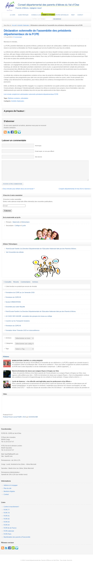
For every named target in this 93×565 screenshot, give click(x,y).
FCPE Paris (7, 534)
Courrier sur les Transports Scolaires (18, 321)
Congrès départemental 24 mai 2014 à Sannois (74, 189)
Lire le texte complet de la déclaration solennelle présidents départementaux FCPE (31, 94)
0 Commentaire (17, 37)
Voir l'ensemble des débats (15, 252)
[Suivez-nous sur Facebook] (12, 132)
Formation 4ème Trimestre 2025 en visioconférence (22, 330)
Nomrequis (38, 145)
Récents (16, 282)
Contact (80, 15)
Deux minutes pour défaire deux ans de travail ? (19, 189)
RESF (73, 15)
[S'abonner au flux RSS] (5, 132)
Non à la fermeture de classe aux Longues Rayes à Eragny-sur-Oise (35, 371)
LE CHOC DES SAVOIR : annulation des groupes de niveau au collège (29, 316)
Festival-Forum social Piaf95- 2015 (14, 417)
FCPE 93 (7, 522)
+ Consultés (7, 282)
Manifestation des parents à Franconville (17, 537)
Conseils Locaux (37, 15)
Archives (35, 282)
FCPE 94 (7, 525)
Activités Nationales (23, 25)
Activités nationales (61, 15)
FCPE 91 (7, 516)
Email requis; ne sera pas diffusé (44, 151)
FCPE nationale (9, 531)
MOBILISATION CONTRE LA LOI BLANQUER (27, 360)
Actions (48, 15)
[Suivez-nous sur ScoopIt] (15, 132)
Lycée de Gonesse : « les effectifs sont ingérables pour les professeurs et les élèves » (42, 381)
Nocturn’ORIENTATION (13, 302)
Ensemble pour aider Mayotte (15, 307)
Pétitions (6, 357)
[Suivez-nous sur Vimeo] (19, 132)
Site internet (38, 157)
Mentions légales (9, 491)
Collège (17, 225)
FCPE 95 (46, 6)
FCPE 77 (7, 510)
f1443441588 (33, 417)
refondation (24, 98)
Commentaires (25, 282)
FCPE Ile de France (10, 528)
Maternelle (16, 222)
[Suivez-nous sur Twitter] (8, 132)
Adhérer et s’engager (11, 485)
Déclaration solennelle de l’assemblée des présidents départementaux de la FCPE (37, 32)
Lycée (24, 225)
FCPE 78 (7, 513)
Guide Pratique (23, 15)
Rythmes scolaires (14, 98)
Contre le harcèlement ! (11, 507)
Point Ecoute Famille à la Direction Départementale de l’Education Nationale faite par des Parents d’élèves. (41, 249)
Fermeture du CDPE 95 (13, 297)
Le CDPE (12, 15)
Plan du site (7, 488)
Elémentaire (26, 222)
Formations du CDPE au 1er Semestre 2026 (20, 292)
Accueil (14, 25)
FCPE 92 (7, 519)
